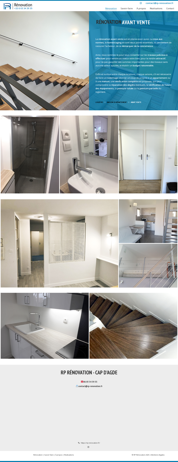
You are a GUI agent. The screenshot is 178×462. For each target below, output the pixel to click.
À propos (58, 455)
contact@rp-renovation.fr (90, 386)
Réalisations (69, 455)
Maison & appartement (117, 102)
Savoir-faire (49, 455)
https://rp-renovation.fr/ (90, 443)
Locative (99, 102)
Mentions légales (158, 455)
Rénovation (37, 455)
